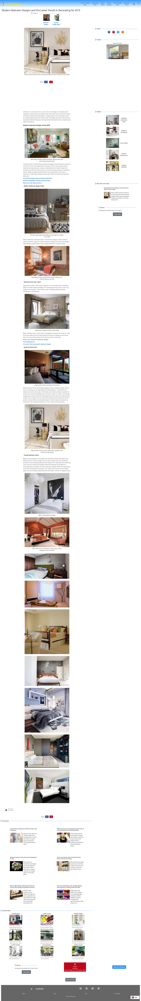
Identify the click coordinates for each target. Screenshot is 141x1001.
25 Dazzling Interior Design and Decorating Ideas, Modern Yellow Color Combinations (47, 927)
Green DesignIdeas (118, 4)
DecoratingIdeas (95, 4)
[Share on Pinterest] (51, 82)
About (55, 993)
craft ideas (78, 929)
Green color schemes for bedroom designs (35, 339)
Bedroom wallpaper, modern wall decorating (36, 180)
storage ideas (16, 913)
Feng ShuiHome (127, 4)
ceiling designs (15, 945)
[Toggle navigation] (138, 4)
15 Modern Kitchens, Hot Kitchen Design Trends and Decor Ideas (77, 927)
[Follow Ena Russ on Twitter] (118, 32)
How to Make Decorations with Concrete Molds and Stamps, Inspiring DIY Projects (78, 958)
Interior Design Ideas (56, 22)
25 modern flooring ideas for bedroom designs (37, 344)
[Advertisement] (70, 97)
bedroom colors (117, 43)
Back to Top (70, 980)
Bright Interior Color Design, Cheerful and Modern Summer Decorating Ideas (15, 943)
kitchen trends (78, 913)
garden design (78, 945)
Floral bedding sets (29, 342)
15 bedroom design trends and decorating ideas (37, 178)
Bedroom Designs (46, 22)
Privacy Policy (117, 993)
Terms (86, 993)
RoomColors (102, 4)
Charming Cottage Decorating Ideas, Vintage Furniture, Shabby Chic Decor (15, 958)
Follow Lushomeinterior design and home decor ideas (75, 968)
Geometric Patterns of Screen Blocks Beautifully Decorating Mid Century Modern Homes (47, 943)
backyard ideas (47, 945)
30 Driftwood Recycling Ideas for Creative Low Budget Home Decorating (78, 943)
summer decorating (15, 929)
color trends (124, 143)
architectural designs (47, 929)
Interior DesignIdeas (85, 4)
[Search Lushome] (133, 4)
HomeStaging (109, 4)
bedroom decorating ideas (124, 120)
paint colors (47, 913)
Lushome (14, 3)
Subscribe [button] (117, 214)
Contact (23, 993)
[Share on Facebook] (46, 82)
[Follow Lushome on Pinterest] (113, 32)
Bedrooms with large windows (32, 183)
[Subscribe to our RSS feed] (122, 32)
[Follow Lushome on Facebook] (109, 32)
